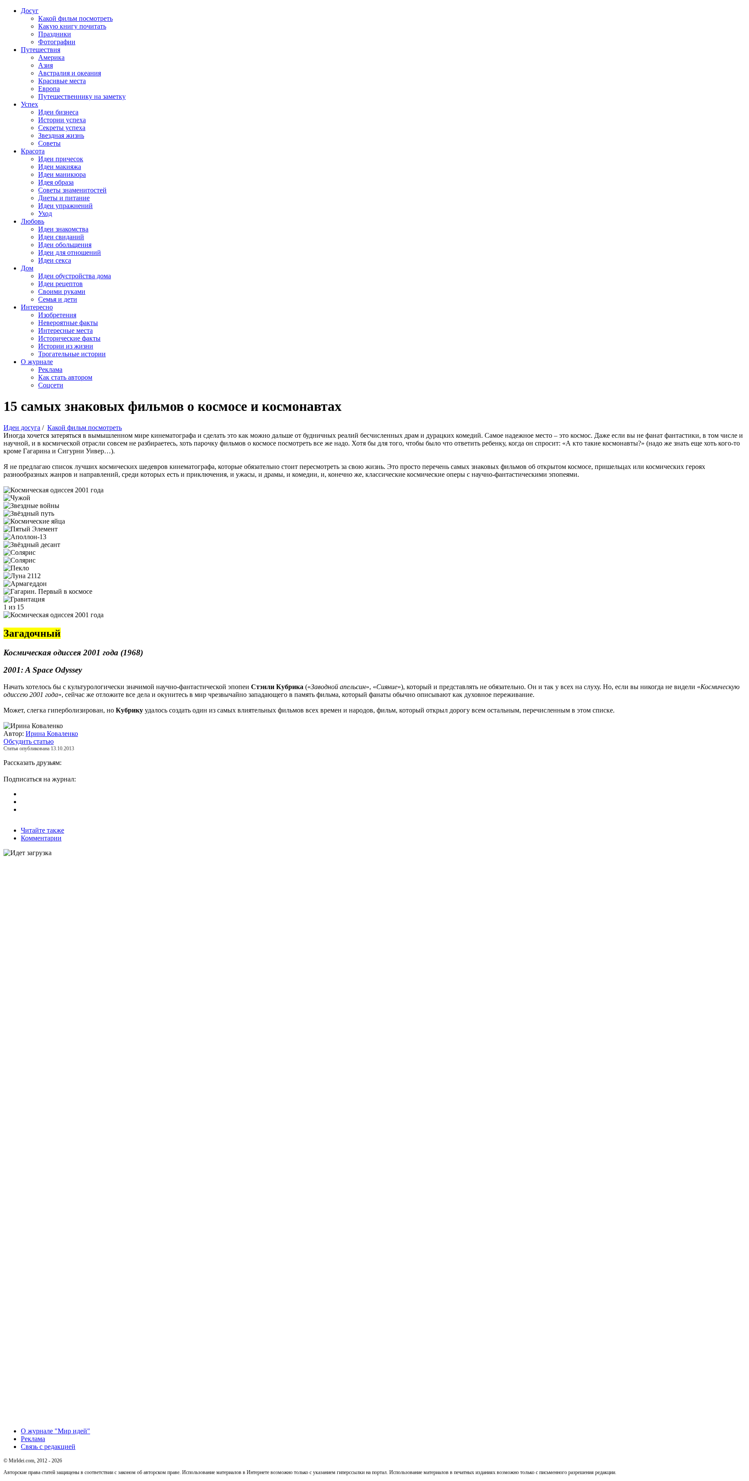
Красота (33, 151)
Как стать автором (65, 377)
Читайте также (42, 830)
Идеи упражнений (65, 205)
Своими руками (61, 291)
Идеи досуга (21, 427)
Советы (49, 143)
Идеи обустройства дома (74, 276)
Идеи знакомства (63, 229)
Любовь (32, 221)
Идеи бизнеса (58, 112)
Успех (29, 104)
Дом (27, 268)
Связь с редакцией (48, 1446)
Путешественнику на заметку (82, 96)
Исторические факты (69, 338)
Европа (49, 88)
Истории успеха (62, 120)
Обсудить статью (28, 741)
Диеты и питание (64, 198)
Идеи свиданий (61, 237)
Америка (51, 57)
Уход (45, 213)
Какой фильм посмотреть (75, 18)
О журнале (37, 361)
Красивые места (62, 81)
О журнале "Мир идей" (55, 1431)
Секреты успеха (61, 127)
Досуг (30, 10)
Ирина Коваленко (52, 733)
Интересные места (65, 330)
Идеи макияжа (59, 166)
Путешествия (40, 49)
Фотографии (56, 42)
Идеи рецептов (60, 283)
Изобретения (57, 315)
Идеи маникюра (62, 174)
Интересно (37, 307)
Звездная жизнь (61, 135)
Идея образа (56, 182)
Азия (45, 65)
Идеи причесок (60, 159)
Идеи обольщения (64, 244)
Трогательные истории (72, 354)
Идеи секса (54, 260)
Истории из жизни (65, 346)
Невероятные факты (68, 322)
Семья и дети (57, 299)
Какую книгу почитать (72, 26)
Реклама (50, 369)
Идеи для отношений (69, 252)
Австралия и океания (69, 73)
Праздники (54, 34)
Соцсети (50, 385)
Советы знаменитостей (72, 190)
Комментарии (41, 838)
